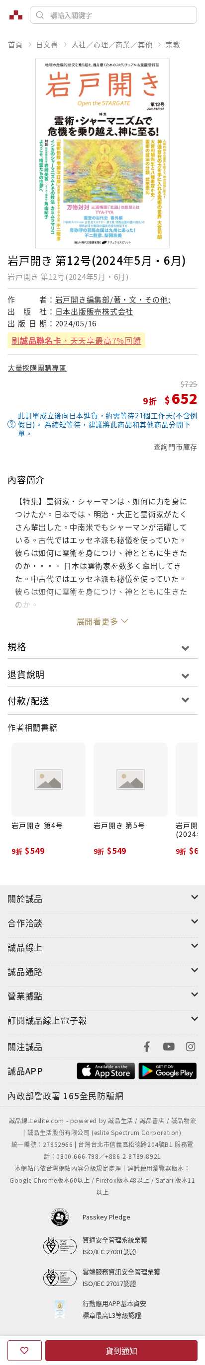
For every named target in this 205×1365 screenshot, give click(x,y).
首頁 (15, 44)
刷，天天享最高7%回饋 (76, 340)
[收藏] (24, 1350)
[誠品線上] (16, 15)
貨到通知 (121, 1351)
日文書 (47, 44)
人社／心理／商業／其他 (112, 44)
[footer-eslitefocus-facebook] (147, 1045)
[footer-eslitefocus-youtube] (169, 1045)
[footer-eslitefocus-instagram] (191, 1045)
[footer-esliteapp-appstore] (106, 1069)
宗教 (173, 44)
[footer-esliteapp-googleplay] (168, 1069)
